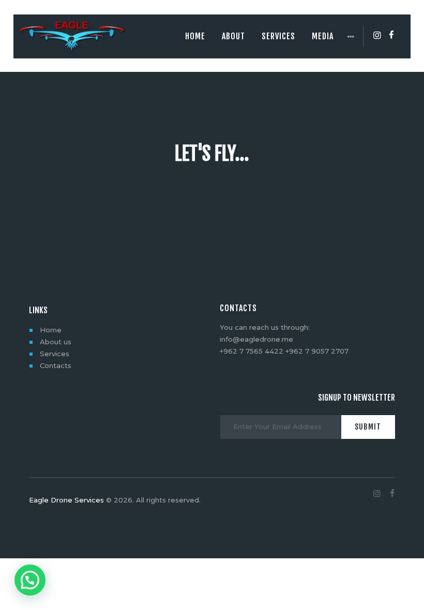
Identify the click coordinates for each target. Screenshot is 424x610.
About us (55, 342)
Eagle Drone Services (66, 500)
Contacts (55, 365)
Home (51, 330)
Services (54, 353)
